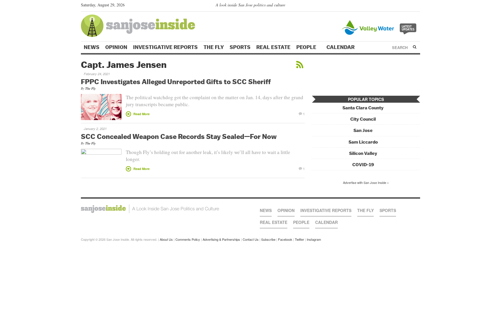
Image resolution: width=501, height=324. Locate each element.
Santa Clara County (363, 108)
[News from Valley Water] (380, 26)
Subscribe (268, 239)
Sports (240, 47)
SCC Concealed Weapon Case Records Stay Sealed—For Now (179, 136)
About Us (166, 239)
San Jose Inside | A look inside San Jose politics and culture (150, 208)
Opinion (116, 47)
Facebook (285, 239)
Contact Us (251, 239)
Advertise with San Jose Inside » (366, 182)
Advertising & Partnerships (221, 239)
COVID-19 (363, 164)
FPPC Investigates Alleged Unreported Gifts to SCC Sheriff (176, 81)
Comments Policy (187, 239)
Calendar (341, 47)
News (91, 47)
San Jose (363, 130)
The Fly (214, 47)
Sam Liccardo (363, 142)
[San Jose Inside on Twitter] (400, 6)
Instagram (314, 239)
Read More (141, 114)
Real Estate (273, 47)
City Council (363, 119)
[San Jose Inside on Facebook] (409, 6)
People (306, 47)
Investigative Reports (165, 47)
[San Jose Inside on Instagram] (417, 6)
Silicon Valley (363, 153)
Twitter (299, 239)
